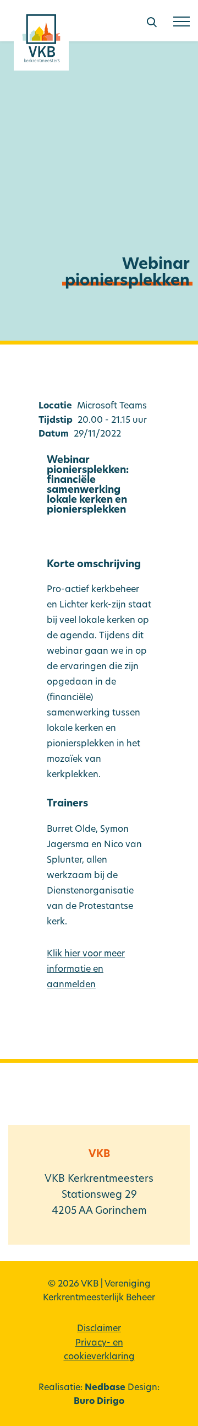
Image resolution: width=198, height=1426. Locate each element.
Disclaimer (99, 1329)
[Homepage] (41, 42)
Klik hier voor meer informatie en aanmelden (86, 969)
